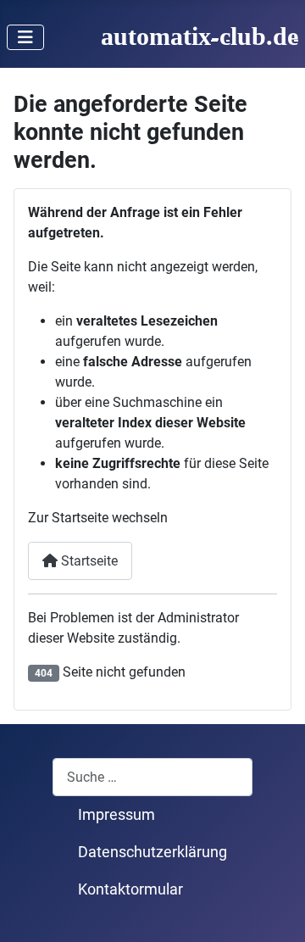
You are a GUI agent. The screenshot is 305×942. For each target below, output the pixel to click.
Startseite (88, 561)
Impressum (116, 814)
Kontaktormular (130, 889)
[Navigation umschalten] (25, 37)
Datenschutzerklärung (152, 852)
